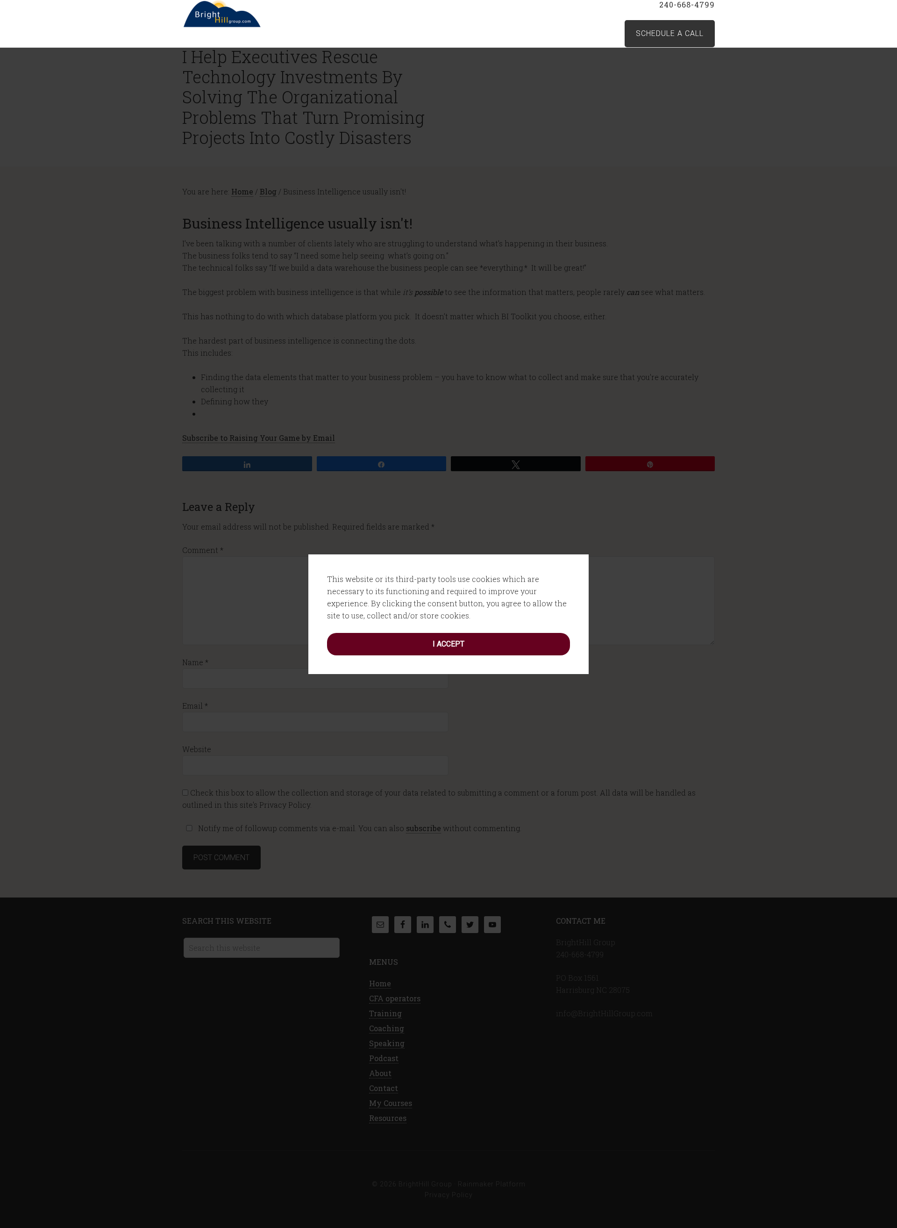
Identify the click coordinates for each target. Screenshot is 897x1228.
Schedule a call (670, 33)
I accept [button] (448, 643)
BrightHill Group (257, 14)
